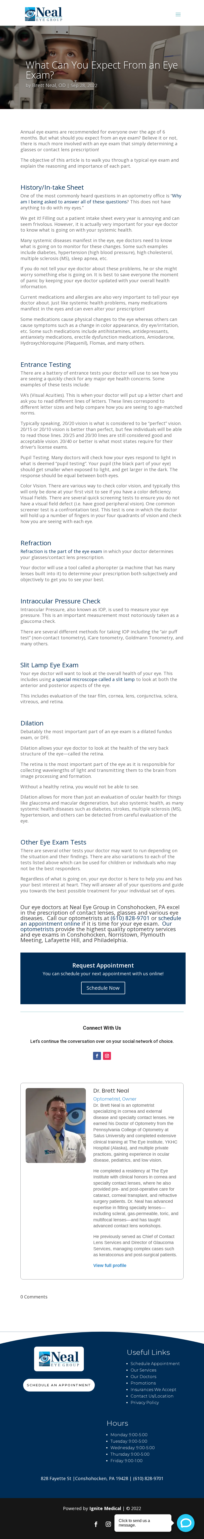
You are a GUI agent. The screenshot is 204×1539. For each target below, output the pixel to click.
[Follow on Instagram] (107, 1056)
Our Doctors (143, 1376)
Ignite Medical (105, 1508)
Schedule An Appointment (59, 1385)
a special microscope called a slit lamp (93, 679)
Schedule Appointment (155, 1363)
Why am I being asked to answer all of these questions (100, 199)
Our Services (143, 1370)
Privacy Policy (145, 1402)
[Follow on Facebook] (97, 1056)
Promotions (143, 1383)
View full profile (109, 1265)
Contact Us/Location (152, 1396)
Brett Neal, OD (49, 85)
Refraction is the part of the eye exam (61, 551)
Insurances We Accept (153, 1389)
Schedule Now (103, 987)
